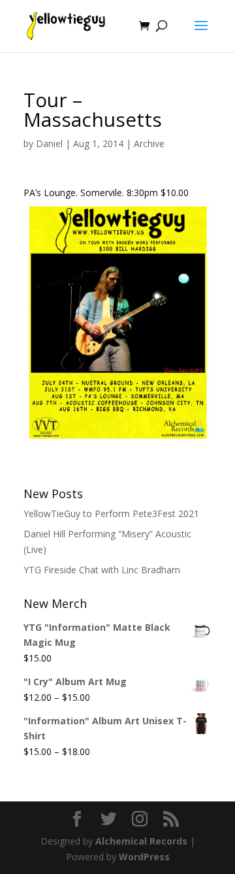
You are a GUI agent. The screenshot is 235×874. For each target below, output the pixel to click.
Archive (149, 143)
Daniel (49, 143)
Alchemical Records (141, 841)
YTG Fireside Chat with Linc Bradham (102, 569)
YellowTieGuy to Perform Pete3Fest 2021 (111, 513)
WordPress (144, 856)
